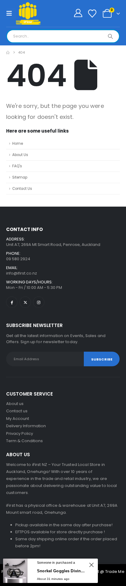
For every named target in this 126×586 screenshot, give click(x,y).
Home (17, 143)
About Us (20, 154)
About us (15, 404)
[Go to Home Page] (7, 52)
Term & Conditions (24, 441)
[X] (25, 302)
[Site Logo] (28, 13)
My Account (17, 418)
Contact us (17, 411)
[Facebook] (11, 302)
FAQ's (17, 166)
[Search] (110, 36)
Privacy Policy (19, 433)
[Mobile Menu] (11, 13)
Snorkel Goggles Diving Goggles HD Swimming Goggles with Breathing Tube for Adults (62, 571)
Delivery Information (26, 426)
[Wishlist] (92, 13)
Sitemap (19, 177)
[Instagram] (38, 302)
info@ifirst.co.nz (21, 273)
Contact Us (22, 188)
